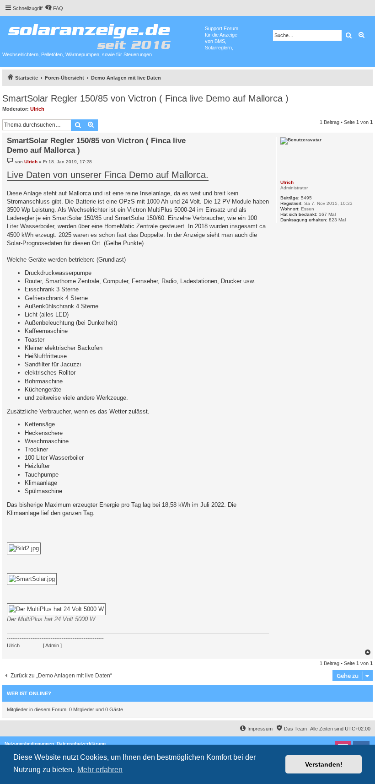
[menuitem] (54, 8)
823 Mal (337, 219)
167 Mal (327, 214)
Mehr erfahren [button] (100, 769)
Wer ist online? (29, 693)
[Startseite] (103, 34)
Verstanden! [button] (324, 764)
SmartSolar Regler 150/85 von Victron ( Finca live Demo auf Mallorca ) (145, 98)
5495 (306, 197)
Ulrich (37, 109)
